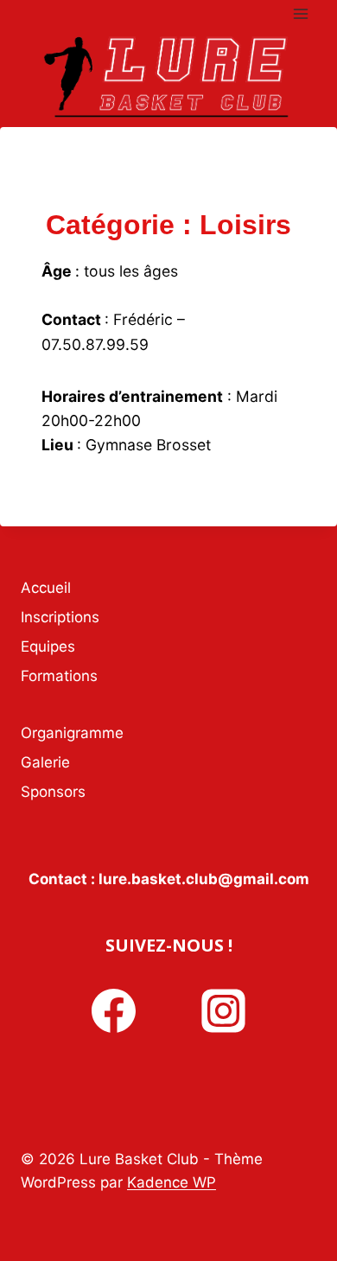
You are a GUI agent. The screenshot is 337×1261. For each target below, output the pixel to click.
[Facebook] (113, 1011)
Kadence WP (171, 1182)
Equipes (48, 646)
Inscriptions (60, 617)
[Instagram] (224, 1011)
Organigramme (72, 733)
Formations (59, 676)
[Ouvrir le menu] (300, 13)
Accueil (46, 587)
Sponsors (53, 791)
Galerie (45, 762)
